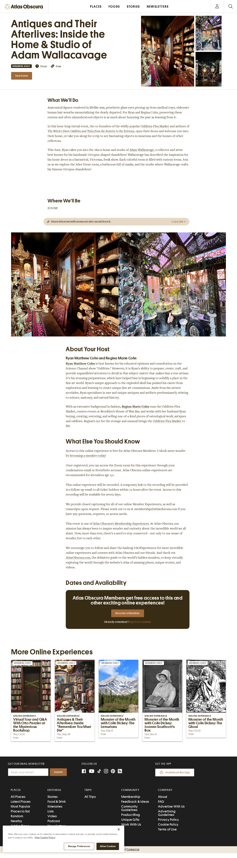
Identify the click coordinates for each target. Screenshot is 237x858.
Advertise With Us (171, 806)
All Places (18, 796)
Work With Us (131, 824)
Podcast (54, 821)
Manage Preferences (79, 846)
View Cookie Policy (45, 837)
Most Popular (20, 806)
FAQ (161, 801)
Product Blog (130, 814)
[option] (64, 284)
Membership (130, 796)
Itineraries (55, 806)
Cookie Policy (168, 824)
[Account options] (217, 6)
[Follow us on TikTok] (99, 771)
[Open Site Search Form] (230, 6)
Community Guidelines (129, 808)
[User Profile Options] (217, 6)
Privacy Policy (168, 819)
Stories (53, 796)
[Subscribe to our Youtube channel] (92, 771)
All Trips (90, 796)
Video (52, 816)
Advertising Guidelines (166, 813)
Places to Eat (20, 811)
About (162, 796)
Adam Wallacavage (141, 150)
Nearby (16, 821)
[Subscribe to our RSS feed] (120, 771)
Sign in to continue (140, 622)
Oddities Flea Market (155, 126)
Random (17, 816)
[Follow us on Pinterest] (113, 771)
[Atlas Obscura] (25, 7)
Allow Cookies (108, 846)
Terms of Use (167, 829)
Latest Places (21, 801)
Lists (51, 811)
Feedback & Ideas (135, 801)
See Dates (21, 75)
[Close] (118, 829)
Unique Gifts (130, 819)
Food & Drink (57, 801)
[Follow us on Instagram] (106, 771)
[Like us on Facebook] (84, 771)
